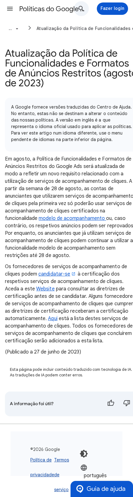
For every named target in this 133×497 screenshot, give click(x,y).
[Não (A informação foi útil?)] (127, 404)
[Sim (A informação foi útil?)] (111, 404)
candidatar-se (54, 274)
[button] (9, 8)
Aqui (52, 318)
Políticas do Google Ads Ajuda (53, 9)
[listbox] (99, 475)
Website (45, 289)
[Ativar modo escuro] (83, 453)
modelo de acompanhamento (72, 218)
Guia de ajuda (106, 489)
